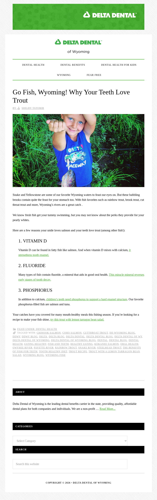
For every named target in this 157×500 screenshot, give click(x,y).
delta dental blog (99, 336)
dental (102, 340)
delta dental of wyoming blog (73, 340)
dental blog (118, 340)
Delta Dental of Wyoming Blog (78, 46)
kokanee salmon (106, 344)
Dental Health (46, 329)
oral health (129, 344)
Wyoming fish (55, 355)
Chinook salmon (49, 332)
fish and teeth (58, 344)
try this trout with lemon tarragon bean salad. (77, 319)
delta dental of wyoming (31, 340)
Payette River (44, 347)
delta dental (75, 336)
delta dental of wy (128, 336)
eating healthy (35, 344)
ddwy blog (30, 336)
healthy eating (81, 344)
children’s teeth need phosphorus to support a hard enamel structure (86, 299)
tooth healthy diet (53, 351)
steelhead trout (109, 347)
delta (43, 336)
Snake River (87, 347)
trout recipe (78, 351)
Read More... (107, 408)
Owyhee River (22, 347)
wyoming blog (33, 355)
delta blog (57, 336)
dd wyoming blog (122, 332)
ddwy (16, 336)
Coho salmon (72, 332)
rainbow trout (66, 347)
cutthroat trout (95, 332)
